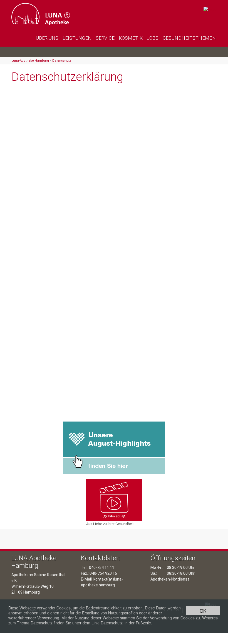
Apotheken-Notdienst (169, 579)
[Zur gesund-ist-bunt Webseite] (210, 9)
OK (203, 610)
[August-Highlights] (114, 447)
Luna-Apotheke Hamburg (30, 60)
